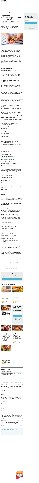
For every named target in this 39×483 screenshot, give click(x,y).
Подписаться (17, 315)
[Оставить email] (17, 313)
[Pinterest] (10, 429)
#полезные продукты (8, 262)
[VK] (5, 429)
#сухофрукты (3, 262)
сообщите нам (3, 261)
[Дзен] (16, 429)
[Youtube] (13, 429)
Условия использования (18, 382)
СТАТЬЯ (3, 292)
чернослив (4, 159)
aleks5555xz (4, 384)
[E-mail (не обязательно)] (17, 377)
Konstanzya (4, 420)
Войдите (17, 373)
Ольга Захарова (12, 12)
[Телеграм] (2, 429)
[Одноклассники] (8, 429)
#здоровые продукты (15, 262)
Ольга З (3, 394)
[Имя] (6, 377)
